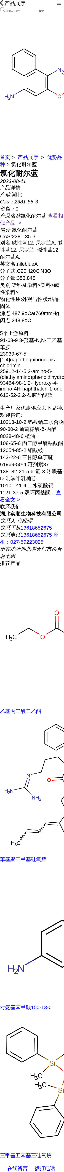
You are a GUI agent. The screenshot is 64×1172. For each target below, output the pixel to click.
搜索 (41, 11)
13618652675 (36, 528)
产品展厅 (28, 157)
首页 (5, 157)
